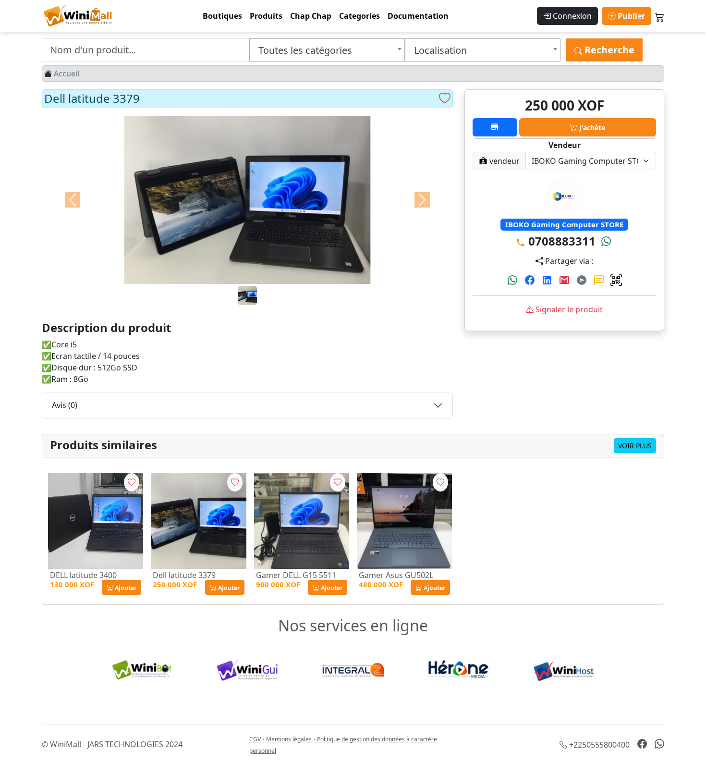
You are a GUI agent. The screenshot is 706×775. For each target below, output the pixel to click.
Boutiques (222, 16)
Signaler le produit (568, 309)
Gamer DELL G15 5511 (296, 575)
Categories (359, 16)
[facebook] (642, 744)
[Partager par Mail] (565, 280)
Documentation (418, 16)
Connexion (571, 16)
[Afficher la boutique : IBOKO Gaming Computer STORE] (495, 127)
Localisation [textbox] (440, 50)
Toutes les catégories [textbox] (305, 50)
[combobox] (327, 50)
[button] (121, 587)
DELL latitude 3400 (83, 575)
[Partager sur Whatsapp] (513, 280)
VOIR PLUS (635, 445)
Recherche (608, 49)
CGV (255, 739)
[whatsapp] (659, 744)
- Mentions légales (287, 739)
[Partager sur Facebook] (530, 280)
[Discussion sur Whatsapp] (606, 241)
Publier (630, 16)
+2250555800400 (598, 744)
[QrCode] (616, 280)
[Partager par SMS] (600, 280)
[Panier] (659, 18)
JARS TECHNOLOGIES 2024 (135, 744)
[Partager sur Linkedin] (548, 280)
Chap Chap (310, 16)
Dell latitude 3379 (184, 575)
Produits (266, 16)
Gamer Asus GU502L (396, 575)
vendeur (503, 161)
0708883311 (560, 241)
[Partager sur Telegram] (582, 280)
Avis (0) (64, 405)
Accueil (66, 73)
